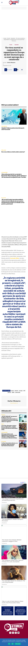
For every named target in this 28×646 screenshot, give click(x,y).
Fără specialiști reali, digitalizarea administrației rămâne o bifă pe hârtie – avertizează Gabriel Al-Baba (9, 436)
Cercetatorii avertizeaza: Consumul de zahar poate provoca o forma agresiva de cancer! (7, 612)
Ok (9, 643)
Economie (3, 197)
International (4, 126)
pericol (9, 392)
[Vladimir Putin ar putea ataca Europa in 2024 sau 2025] (14, 117)
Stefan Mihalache (11, 62)
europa (20, 390)
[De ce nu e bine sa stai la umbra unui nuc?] (14, 140)
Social (8, 38)
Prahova (3, 414)
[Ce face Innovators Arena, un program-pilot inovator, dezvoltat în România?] (23, 443)
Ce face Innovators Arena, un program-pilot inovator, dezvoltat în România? (9, 444)
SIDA (13, 392)
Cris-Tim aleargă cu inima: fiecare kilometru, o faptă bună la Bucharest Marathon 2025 (9, 427)
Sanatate (13, 38)
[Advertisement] (14, 24)
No (12, 643)
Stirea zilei (3, 150)
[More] (22, 69)
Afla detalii (17, 643)
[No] (26, 642)
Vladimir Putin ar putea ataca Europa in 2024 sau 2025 (12, 128)
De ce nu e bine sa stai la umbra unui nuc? (13, 152)
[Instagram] (13, 633)
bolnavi (16, 390)
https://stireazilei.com (14, 403)
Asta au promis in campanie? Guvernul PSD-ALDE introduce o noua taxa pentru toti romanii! (21, 612)
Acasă (5, 38)
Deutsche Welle (14, 258)
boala (12, 390)
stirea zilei (17, 392)
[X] (16, 633)
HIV (24, 390)
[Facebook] (10, 633)
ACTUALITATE (4, 172)
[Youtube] (18, 633)
